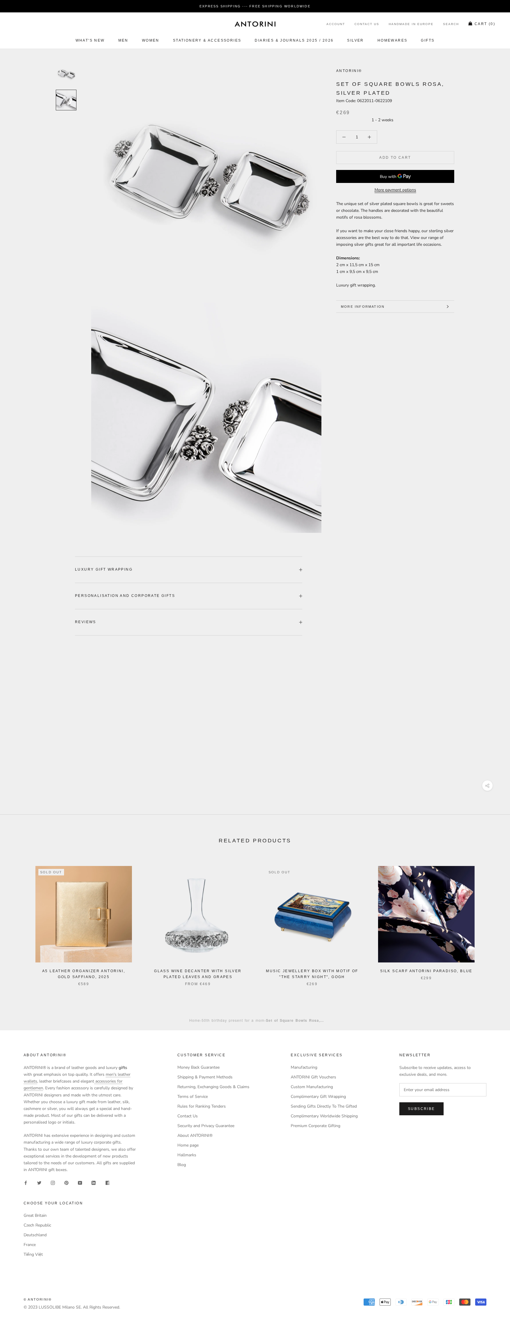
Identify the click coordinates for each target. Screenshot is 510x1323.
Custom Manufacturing (312, 1087)
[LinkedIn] (93, 1182)
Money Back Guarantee (198, 1067)
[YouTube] (80, 1182)
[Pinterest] (66, 1182)
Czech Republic (37, 1225)
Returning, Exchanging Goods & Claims (213, 1087)
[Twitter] (39, 1182)
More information (363, 306)
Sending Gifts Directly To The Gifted (324, 1106)
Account (335, 24)
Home (194, 1020)
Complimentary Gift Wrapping (318, 1096)
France (30, 1244)
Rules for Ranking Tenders (201, 1106)
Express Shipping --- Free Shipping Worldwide (255, 6)
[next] (491, 919)
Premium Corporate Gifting (315, 1126)
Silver (355, 40)
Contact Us (366, 24)
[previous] (18, 919)
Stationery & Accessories (207, 40)
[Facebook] (26, 1182)
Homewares (392, 40)
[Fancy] (107, 1182)
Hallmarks (186, 1155)
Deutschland (35, 1235)
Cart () (485, 24)
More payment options (395, 190)
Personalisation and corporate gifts (125, 596)
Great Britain (35, 1215)
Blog (181, 1165)
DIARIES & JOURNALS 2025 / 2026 (294, 40)
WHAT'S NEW (90, 40)
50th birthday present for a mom (233, 1020)
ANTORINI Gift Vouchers (313, 1077)
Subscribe (421, 1109)
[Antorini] (255, 24)
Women (150, 40)
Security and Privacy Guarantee (205, 1126)
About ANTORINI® (194, 1135)
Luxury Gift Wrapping (104, 569)
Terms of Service (192, 1096)
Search (451, 24)
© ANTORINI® (38, 1299)
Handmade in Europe (411, 24)
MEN (123, 40)
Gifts (427, 40)
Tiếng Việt (33, 1254)
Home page (188, 1145)
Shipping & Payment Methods (205, 1077)
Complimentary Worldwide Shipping (324, 1116)
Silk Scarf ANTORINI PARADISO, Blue (426, 971)
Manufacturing (304, 1067)
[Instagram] (53, 1182)
